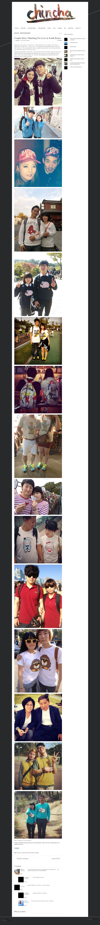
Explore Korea (32, 28)
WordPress (9, 920)
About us (78, 28)
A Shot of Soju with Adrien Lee (76, 66)
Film (54, 28)
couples (28, 852)
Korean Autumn (73, 46)
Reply (22, 873)
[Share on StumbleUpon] (61, 33)
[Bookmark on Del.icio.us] (59, 33)
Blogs (16, 33)
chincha (17, 40)
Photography (41, 28)
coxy (25, 901)
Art (65, 28)
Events (16, 28)
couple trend (24, 852)
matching (37, 852)
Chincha (6, 919)
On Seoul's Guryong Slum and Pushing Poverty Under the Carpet (77, 63)
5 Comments (59, 40)
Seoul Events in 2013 (74, 42)
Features (23, 28)
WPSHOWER (95, 919)
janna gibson (32, 852)
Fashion (60, 28)
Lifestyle (70, 28)
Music (49, 28)
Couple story (19, 852)
